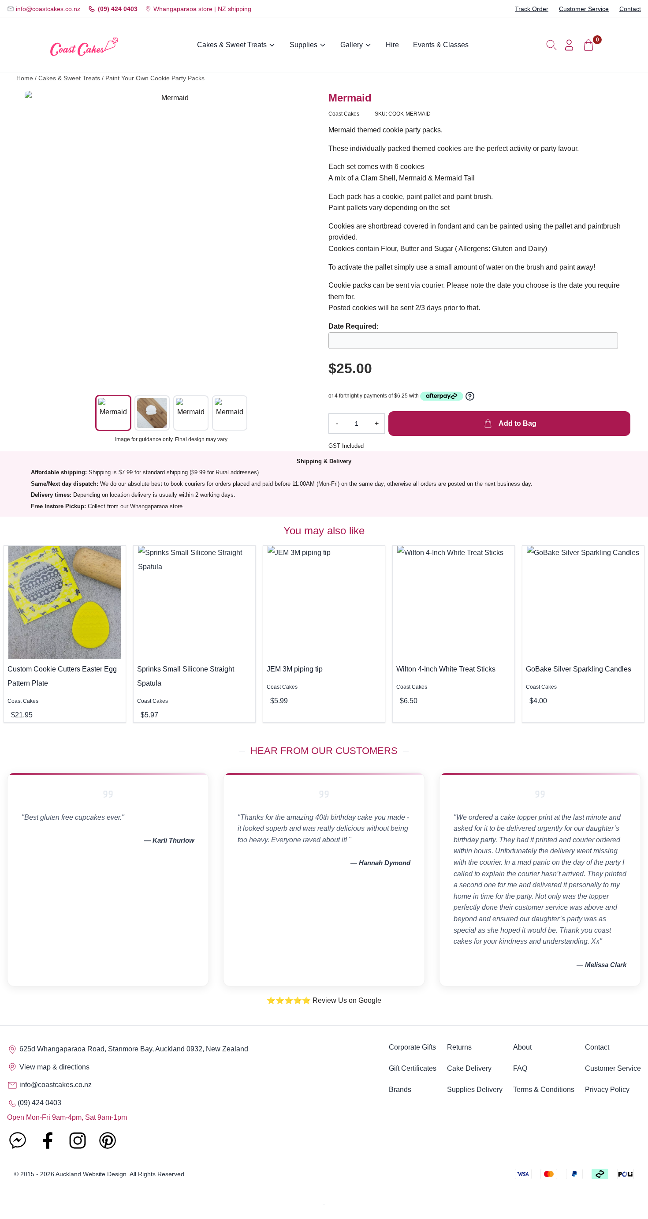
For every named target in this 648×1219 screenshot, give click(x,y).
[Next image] (305, 238)
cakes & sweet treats (69, 78)
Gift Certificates (412, 1068)
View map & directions (53, 1067)
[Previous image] (38, 238)
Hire (392, 45)
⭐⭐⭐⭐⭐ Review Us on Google (324, 1000)
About (522, 1047)
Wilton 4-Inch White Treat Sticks (445, 669)
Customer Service (584, 8)
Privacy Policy (607, 1089)
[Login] (569, 45)
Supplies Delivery (475, 1089)
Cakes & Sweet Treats (232, 45)
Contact (630, 8)
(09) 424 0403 (118, 8)
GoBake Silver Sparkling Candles (578, 669)
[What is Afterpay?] (441, 396)
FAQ (520, 1068)
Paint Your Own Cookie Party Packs (155, 78)
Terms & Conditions (543, 1089)
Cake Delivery (469, 1068)
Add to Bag (516, 423)
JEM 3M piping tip (295, 669)
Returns (459, 1047)
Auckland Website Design (91, 1174)
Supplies (303, 45)
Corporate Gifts (412, 1047)
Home (24, 78)
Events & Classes (441, 45)
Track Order (531, 8)
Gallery (351, 45)
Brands (400, 1089)
